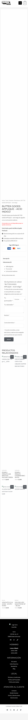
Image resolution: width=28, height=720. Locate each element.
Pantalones (17, 200)
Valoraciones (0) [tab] (7, 262)
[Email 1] (10, 639)
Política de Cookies (14, 682)
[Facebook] (7, 710)
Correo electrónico (9, 322)
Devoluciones (14, 698)
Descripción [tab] (6, 258)
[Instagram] (10, 710)
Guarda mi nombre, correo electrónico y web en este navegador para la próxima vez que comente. (14, 332)
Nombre (6, 315)
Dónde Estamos (14, 693)
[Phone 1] (17, 639)
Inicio (3, 200)
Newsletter (14, 666)
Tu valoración (9, 305)
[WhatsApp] (14, 639)
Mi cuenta (14, 661)
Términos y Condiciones (14, 677)
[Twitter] (20, 710)
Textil (7, 200)
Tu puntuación (8, 299)
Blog (14, 669)
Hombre (11, 200)
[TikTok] (17, 710)
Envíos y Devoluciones (14, 695)
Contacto (14, 691)
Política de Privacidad (14, 680)
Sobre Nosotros (14, 664)
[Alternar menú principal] (20, 3)
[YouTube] (14, 710)
